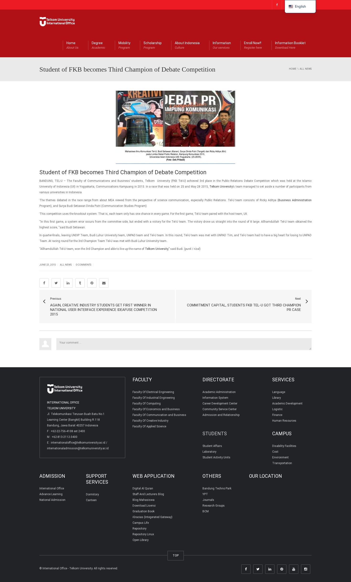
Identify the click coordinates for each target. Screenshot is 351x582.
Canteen (91, 500)
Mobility (124, 45)
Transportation (282, 463)
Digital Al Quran (143, 488)
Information (222, 45)
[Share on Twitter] (56, 283)
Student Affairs (212, 446)
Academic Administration (219, 392)
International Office (51, 488)
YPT (205, 494)
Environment (280, 457)
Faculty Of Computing (147, 403)
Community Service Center (219, 409)
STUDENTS (214, 433)
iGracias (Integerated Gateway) (152, 517)
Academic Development (287, 403)
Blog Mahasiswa (143, 500)
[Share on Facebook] (44, 283)
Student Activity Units (216, 457)
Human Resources (284, 420)
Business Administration (295, 200)
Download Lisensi (144, 505)
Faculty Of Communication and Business (159, 415)
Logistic (277, 409)
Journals (208, 500)
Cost (275, 451)
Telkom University (221, 186)
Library (276, 397)
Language (278, 392)
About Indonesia (187, 45)
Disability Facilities (284, 446)
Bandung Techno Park (216, 488)
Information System (215, 397)
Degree (98, 45)
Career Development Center (219, 403)
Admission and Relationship (220, 415)
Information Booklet (290, 45)
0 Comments (83, 264)
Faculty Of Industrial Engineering (154, 397)
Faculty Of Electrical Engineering (153, 392)
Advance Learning (51, 494)
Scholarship (153, 45)
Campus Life (141, 522)
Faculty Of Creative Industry (150, 420)
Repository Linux (143, 534)
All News (66, 264)
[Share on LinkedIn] (68, 283)
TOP (176, 555)
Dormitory (92, 494)
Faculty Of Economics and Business (156, 409)
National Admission (52, 500)
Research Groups (213, 505)
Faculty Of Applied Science (149, 426)
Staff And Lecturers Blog (148, 494)
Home (72, 45)
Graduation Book (143, 511)
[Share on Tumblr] (80, 283)
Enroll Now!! (253, 45)
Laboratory (209, 451)
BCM (205, 511)
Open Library (141, 540)
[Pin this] (92, 283)
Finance (277, 415)
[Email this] (104, 283)
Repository (139, 528)
